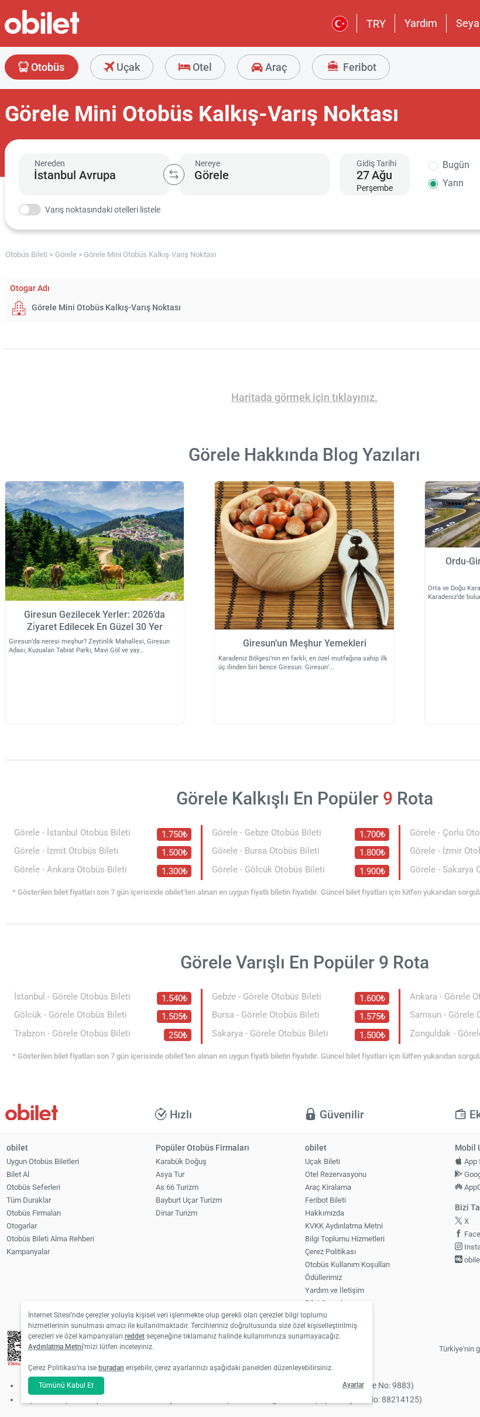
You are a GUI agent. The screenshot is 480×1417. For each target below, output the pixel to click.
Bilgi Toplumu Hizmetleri (345, 1238)
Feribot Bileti (325, 1200)
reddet (135, 1336)
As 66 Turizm (177, 1187)
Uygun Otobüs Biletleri (42, 1161)
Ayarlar (353, 1385)
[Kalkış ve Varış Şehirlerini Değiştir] (173, 174)
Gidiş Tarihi (376, 163)
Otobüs (46, 67)
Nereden (50, 163)
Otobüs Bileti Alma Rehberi (50, 1238)
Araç (275, 67)
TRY (376, 24)
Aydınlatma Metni (55, 1347)
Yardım (420, 23)
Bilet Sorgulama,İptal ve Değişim (332, 1308)
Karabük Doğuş (181, 1161)
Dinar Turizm (176, 1213)
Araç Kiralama (328, 1187)
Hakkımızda (324, 1213)
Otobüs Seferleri (33, 1187)
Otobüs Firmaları (33, 1213)
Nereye (207, 163)
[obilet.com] (70, 32)
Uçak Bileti (322, 1161)
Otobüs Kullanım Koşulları (347, 1264)
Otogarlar (21, 1225)
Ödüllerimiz (323, 1277)
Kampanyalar (28, 1251)
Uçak (127, 67)
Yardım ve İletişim (334, 1290)
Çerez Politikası (330, 1251)
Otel (201, 67)
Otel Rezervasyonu (335, 1174)
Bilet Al (17, 1174)
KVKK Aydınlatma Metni (344, 1225)
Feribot (358, 67)
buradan (111, 1368)
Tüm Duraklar (28, 1200)
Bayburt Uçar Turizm (189, 1200)
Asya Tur (170, 1174)
